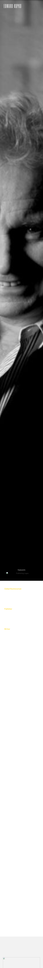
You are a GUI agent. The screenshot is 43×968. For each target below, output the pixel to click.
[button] (39, 6)
